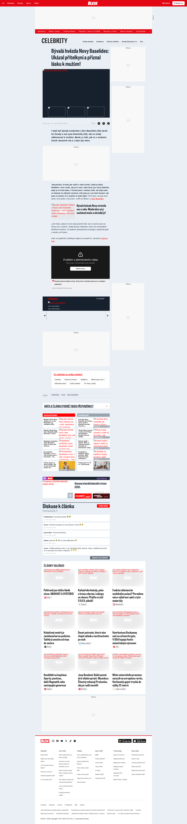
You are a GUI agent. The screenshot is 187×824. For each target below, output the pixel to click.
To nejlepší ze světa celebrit (68, 374)
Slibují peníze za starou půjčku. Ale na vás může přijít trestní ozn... (50, 465)
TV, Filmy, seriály (90, 383)
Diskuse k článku (58, 506)
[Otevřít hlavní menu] (3, 3)
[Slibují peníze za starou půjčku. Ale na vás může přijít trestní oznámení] (67, 466)
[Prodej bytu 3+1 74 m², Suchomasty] (102, 466)
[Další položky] (149, 31)
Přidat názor (103, 506)
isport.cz (97, 448)
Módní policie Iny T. (98, 379)
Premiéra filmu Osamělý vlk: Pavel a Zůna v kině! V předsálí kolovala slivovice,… (85, 423)
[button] (125, 741)
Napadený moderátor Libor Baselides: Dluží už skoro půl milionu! (51, 443)
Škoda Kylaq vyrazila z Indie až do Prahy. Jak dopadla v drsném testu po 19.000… (85, 433)
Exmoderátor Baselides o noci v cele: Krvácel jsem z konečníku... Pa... (50, 454)
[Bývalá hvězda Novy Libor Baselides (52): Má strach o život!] (67, 433)
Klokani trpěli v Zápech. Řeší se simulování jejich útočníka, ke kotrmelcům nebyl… (85, 444)
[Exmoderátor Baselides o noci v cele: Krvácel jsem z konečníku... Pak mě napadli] (67, 455)
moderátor (55, 395)
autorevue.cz (99, 437)
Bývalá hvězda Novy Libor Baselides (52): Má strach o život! (50, 431)
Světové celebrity (113, 41)
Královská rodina (60, 383)
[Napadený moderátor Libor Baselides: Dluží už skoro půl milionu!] (67, 444)
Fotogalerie (53, 298)
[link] (53, 741)
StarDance (100, 41)
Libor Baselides (97, 199)
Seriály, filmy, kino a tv (129, 41)
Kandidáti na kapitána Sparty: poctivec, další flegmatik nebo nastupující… (83, 455)
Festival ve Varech (71, 379)
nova (63, 395)
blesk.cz (97, 426)
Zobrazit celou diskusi (100, 558)
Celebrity (58, 379)
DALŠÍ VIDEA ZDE (102, 478)
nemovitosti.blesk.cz (101, 470)
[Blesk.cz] (93, 3)
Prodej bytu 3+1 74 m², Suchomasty (84, 463)
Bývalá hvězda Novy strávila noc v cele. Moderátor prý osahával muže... (50, 422)
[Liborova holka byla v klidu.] (55, 70)
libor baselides (72, 395)
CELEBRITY (54, 40)
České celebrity (88, 41)
